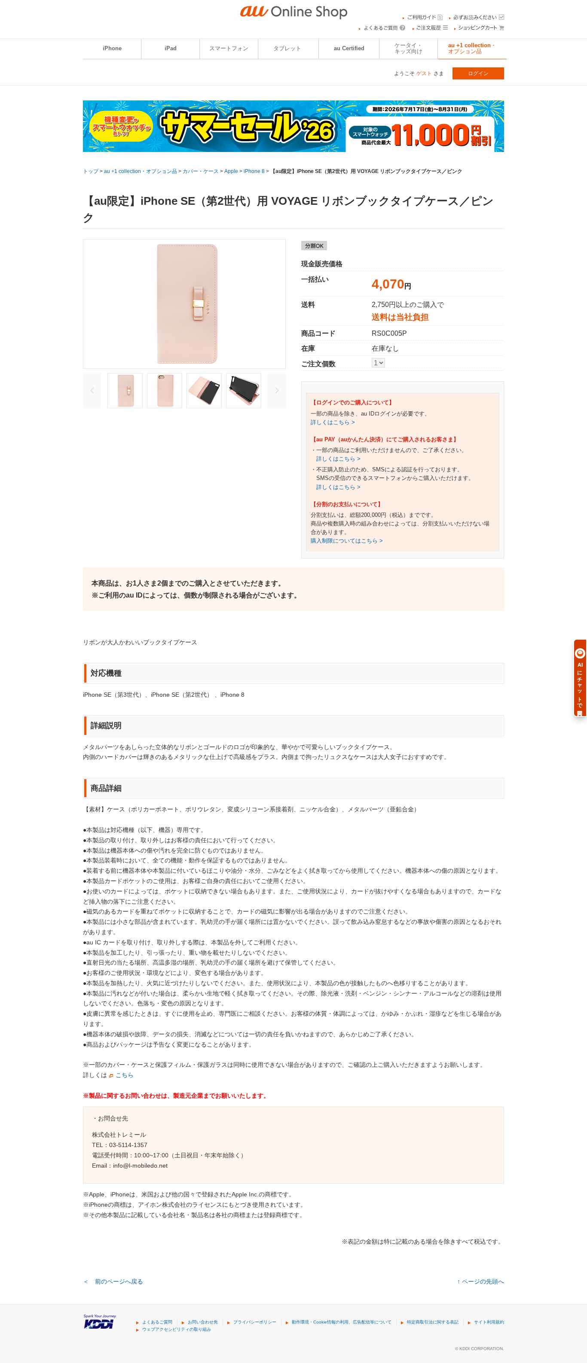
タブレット (287, 49)
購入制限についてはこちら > (347, 541)
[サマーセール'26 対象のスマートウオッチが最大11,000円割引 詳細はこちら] (293, 146)
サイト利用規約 (489, 1322)
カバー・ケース (201, 171)
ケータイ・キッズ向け (408, 48)
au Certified (349, 49)
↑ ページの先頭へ (480, 1281)
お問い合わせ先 (203, 1322)
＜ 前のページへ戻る (113, 1281)
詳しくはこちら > (333, 422)
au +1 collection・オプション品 (472, 48)
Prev (92, 390)
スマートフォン (228, 49)
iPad (171, 49)
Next (277, 390)
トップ (90, 171)
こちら (125, 1075)
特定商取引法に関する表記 (433, 1322)
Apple (231, 171)
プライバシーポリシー (254, 1322)
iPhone (112, 49)
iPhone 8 (254, 171)
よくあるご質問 (157, 1322)
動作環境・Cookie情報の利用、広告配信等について (341, 1322)
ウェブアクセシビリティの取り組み (176, 1329)
